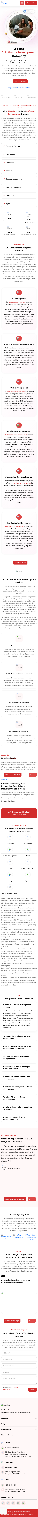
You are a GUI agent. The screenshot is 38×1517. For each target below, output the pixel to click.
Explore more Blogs (12, 1321)
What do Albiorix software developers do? (14, 1098)
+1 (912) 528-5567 (11, 1485)
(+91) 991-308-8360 (12, 1448)
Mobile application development (16, 435)
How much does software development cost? (14, 1118)
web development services (16, 391)
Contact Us (31, 3)
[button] (35, 775)
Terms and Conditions (22, 1512)
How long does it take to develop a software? (17, 1108)
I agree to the (10, 1388)
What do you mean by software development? (16, 1078)
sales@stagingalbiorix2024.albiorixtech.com (16, 1412)
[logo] (4, 3)
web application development (21, 483)
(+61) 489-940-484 (12, 1467)
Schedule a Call (20, 563)
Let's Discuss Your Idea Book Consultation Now (19, 813)
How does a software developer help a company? (16, 1067)
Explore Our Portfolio (12, 775)
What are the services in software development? (17, 1037)
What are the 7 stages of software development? (17, 1088)
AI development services (17, 302)
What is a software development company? (17, 1006)
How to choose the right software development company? (17, 1047)
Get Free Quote (20, 81)
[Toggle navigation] (22, 3)
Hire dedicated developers (14, 526)
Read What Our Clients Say (15, 1199)
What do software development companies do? (16, 1057)
